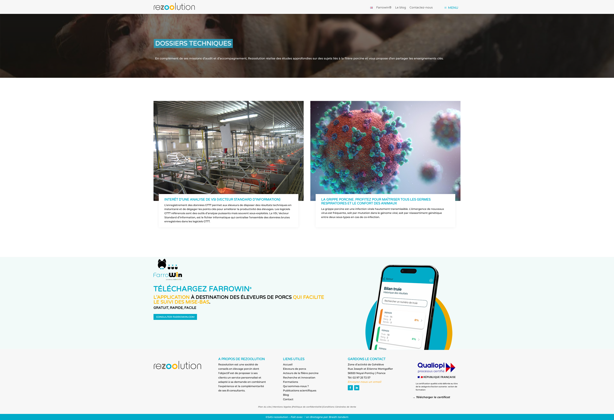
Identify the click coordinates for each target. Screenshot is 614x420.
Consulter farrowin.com (175, 316)
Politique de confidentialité (307, 406)
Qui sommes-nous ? (296, 386)
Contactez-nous (421, 7)
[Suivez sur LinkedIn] (356, 387)
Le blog (400, 7)
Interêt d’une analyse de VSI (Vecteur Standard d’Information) (222, 200)
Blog (286, 394)
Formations (290, 381)
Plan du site (264, 406)
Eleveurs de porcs (294, 368)
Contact (288, 399)
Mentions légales (282, 406)
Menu (453, 8)
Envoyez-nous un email (365, 381)
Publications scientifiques (299, 390)
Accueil (287, 364)
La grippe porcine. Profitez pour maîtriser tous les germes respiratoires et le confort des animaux (376, 201)
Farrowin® (384, 7)
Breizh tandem (338, 417)
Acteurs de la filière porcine (301, 373)
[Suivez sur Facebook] (350, 387)
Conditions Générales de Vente (339, 406)
